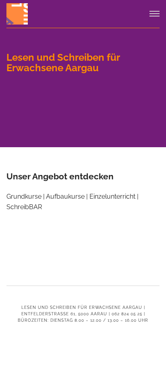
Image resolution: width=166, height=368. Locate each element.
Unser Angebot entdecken (60, 176)
